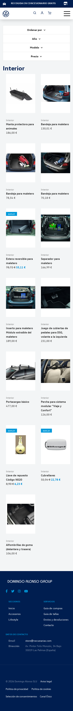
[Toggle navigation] (67, 14)
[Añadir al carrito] (20, 108)
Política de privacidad (17, 688)
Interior (10, 120)
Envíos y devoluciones (56, 619)
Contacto (49, 625)
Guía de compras (53, 608)
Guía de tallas (51, 613)
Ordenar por (35, 29)
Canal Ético (46, 696)
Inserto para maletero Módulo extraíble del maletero (19, 332)
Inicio (12, 608)
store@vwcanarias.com (38, 640)
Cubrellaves (48, 475)
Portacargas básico (17, 401)
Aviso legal (46, 681)
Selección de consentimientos (21, 696)
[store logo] (6, 13)
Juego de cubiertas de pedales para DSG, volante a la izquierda (54, 332)
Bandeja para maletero (55, 124)
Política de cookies (41, 688)
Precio (35, 56)
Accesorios (15, 613)
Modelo (35, 47)
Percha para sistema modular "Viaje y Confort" (53, 406)
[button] (29, 108)
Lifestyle (13, 619)
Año (35, 38)
